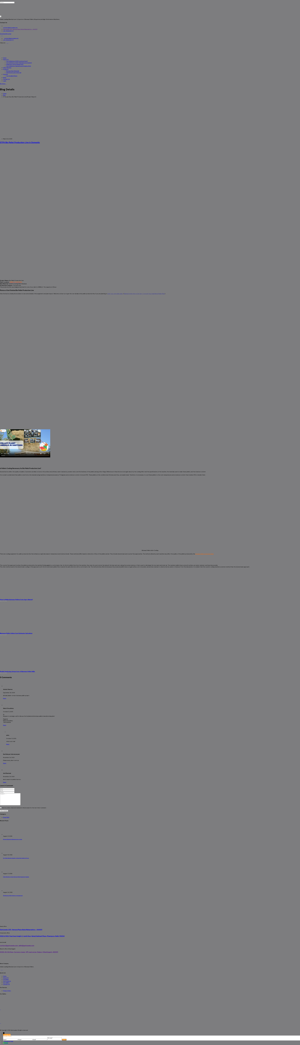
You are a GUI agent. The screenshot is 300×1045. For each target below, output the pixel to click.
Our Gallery (6, 983)
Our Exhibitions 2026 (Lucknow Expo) (17, 61)
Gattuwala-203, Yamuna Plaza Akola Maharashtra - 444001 (20, 29)
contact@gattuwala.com (10, 27)
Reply (4, 698)
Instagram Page (8, 1041)
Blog (4, 95)
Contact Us (6, 79)
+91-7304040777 (8, 31)
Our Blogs (6, 979)
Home (4, 58)
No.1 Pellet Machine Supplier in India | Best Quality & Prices (16, 858)
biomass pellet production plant (204, 554)
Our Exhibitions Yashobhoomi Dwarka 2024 (18, 66)
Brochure (3, 84)
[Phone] (25, 1039)
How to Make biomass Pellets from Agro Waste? (16, 600)
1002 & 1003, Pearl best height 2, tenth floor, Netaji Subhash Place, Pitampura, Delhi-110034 (32, 936)
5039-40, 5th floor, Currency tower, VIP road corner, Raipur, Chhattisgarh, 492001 (29, 952)
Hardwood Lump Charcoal (13, 72)
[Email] (40, 1039)
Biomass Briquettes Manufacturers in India (12, 839)
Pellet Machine (7, 68)
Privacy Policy (7, 991)
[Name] (10, 1039)
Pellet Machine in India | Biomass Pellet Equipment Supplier (16, 876)
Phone (6, 1043)
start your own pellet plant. (115, 294)
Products (5, 69)
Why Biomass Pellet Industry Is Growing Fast (13, 895)
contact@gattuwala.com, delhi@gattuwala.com (17, 946)
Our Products (7, 981)
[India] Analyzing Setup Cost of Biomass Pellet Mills (17, 671)
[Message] (54, 1039)
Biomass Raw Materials (12, 71)
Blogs (4, 77)
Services (5, 74)
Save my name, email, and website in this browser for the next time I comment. (24, 808)
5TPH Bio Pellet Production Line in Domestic (20, 142)
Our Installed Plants (11, 76)
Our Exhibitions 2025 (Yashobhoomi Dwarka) (19, 63)
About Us (6, 59)
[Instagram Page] (3, 1041)
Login (4, 81)
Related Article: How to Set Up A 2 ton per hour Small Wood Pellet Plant (144, 294)
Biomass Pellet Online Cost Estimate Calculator (16, 633)
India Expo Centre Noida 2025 (14, 64)
